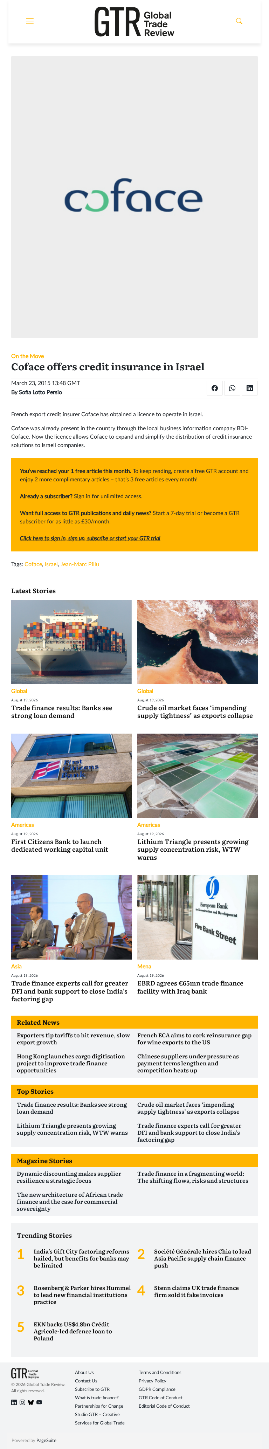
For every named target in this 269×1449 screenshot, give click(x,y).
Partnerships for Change (99, 1406)
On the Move (27, 356)
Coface (33, 564)
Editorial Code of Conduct (164, 1406)
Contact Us (86, 1381)
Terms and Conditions (160, 1373)
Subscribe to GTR (92, 1389)
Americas (22, 825)
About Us (84, 1373)
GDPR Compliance (157, 1389)
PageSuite (46, 1440)
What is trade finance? (97, 1398)
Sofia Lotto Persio (40, 392)
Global (19, 691)
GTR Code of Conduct (160, 1398)
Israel (51, 564)
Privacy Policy (152, 1381)
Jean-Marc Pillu (80, 564)
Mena (144, 966)
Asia (16, 966)
